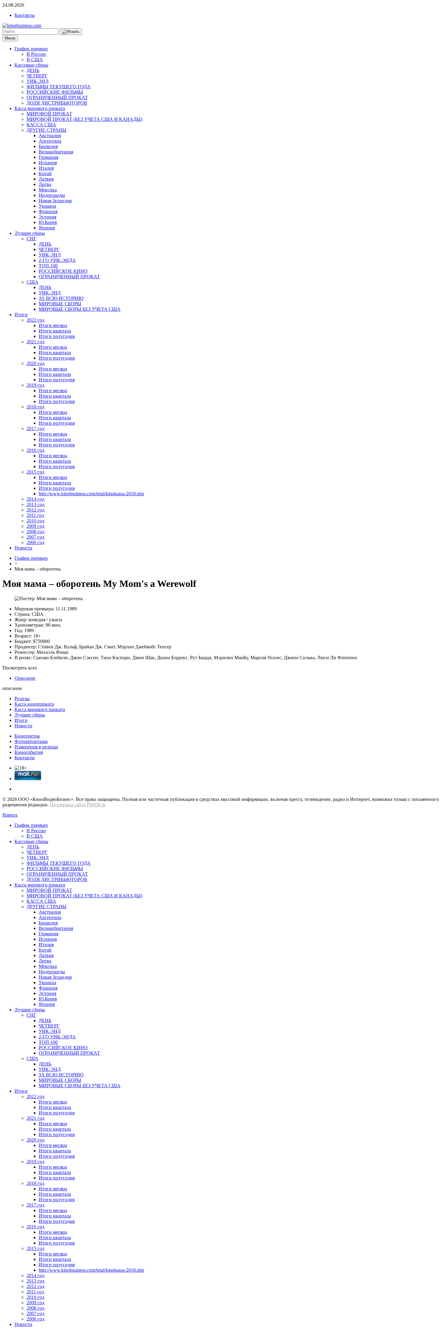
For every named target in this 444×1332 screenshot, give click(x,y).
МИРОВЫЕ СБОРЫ (60, 303)
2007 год (35, 537)
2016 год (35, 450)
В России (36, 54)
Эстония (47, 216)
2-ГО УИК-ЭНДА (57, 260)
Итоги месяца (53, 325)
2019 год (35, 385)
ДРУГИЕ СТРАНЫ (46, 130)
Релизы (22, 698)
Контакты (24, 15)
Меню (10, 38)
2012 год (35, 509)
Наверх (10, 814)
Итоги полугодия (57, 336)
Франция (48, 211)
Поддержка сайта (67, 804)
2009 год (35, 526)
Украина (47, 206)
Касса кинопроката (34, 704)
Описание (24, 678)
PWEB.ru (96, 804)
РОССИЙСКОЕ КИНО (63, 271)
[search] (71, 31)
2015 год (35, 471)
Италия (46, 168)
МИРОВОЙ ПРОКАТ (49, 113)
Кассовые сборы (31, 65)
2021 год (35, 341)
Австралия (50, 135)
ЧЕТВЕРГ (37, 75)
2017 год (35, 428)
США (32, 282)
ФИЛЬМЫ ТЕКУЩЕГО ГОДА (59, 86)
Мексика (48, 189)
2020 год (35, 363)
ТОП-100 (48, 265)
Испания (48, 162)
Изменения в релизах (36, 746)
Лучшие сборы (29, 233)
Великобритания (56, 151)
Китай (45, 173)
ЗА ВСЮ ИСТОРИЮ (61, 298)
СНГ (31, 238)
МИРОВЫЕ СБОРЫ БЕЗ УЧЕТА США (80, 309)
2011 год (35, 515)
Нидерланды (52, 195)
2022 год (35, 320)
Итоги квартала (55, 330)
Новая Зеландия (55, 200)
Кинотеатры (27, 735)
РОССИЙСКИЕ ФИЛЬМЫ (55, 92)
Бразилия (48, 146)
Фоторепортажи (31, 741)
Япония (47, 227)
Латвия (46, 178)
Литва (45, 184)
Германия (48, 157)
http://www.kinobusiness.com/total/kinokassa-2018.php (91, 493)
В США (35, 59)
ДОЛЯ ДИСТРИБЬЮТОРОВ (57, 102)
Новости (23, 547)
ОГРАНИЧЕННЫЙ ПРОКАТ (57, 97)
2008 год (35, 531)
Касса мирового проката (39, 108)
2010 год (35, 520)
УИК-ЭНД (38, 81)
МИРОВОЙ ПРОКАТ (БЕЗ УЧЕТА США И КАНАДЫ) (84, 119)
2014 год (35, 499)
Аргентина (50, 140)
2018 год (35, 406)
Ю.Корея (48, 222)
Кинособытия (28, 752)
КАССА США (41, 124)
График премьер (31, 48)
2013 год (35, 504)
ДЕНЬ (33, 70)
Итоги (20, 314)
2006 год (35, 542)
